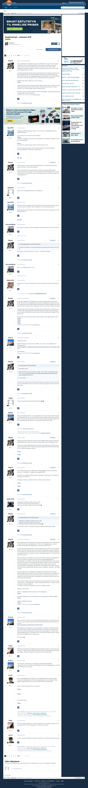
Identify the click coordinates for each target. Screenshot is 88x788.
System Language (28, 781)
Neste (18, 55)
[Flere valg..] (58, 61)
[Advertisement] (72, 35)
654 (11, 408)
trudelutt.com (29, 713)
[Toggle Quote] (19, 244)
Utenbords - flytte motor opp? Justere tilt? (71, 89)
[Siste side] (22, 55)
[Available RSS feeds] (83, 778)
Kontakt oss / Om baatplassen (47, 781)
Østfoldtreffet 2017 (41, 293)
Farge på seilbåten (66, 74)
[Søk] (83, 7)
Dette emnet (77, 7)
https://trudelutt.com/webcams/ (40, 714)
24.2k (11, 685)
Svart (21, 127)
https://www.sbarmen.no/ (28, 428)
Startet (21, 60)
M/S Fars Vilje (33, 293)
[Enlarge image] (19, 82)
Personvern (37, 781)
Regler (62, 781)
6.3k (11, 70)
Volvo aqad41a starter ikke (68, 96)
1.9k (11, 234)
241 (11, 509)
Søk (10, 7)
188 (11, 197)
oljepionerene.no (36, 713)
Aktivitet (15, 7)
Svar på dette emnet (53, 49)
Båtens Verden (75, 104)
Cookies (58, 781)
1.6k (11, 290)
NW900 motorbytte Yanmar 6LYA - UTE (71, 86)
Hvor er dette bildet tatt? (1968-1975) (70, 80)
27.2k (11, 655)
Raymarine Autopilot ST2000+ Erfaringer (71, 93)
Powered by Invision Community (44, 786)
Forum (5, 7)
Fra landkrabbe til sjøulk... (27, 103)
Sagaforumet (43, 713)
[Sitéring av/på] (18, 99)
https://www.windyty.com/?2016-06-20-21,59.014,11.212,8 (30, 624)
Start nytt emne (40, 49)
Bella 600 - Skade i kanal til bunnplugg (70, 77)
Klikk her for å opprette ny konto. (76, 2)
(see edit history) (36, 94)
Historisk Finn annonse (45, 433)
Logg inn (64, 2)
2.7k (11, 422)
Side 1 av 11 (27, 55)
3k (11, 347)
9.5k (11, 138)
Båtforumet (17, 44)
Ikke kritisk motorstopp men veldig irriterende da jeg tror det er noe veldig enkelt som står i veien (70, 70)
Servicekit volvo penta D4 (68, 83)
